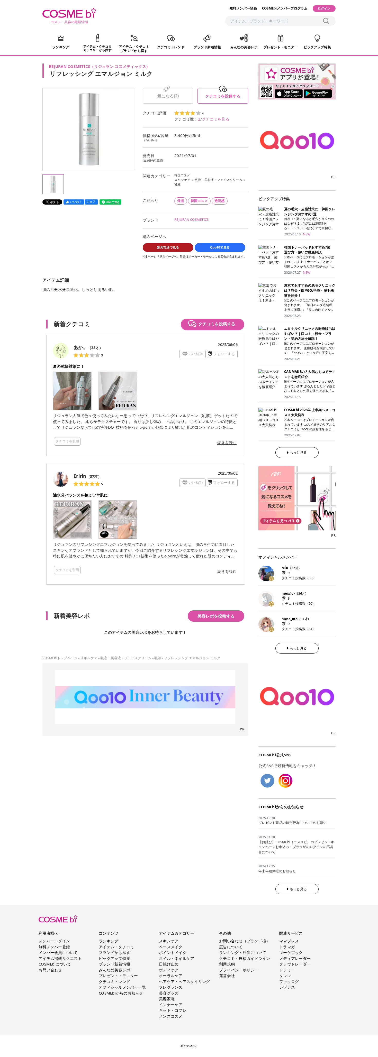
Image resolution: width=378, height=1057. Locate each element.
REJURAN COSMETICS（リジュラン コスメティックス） (99, 66)
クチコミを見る (215, 119)
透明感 (219, 200)
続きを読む (227, 442)
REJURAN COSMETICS (191, 219)
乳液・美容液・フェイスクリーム (218, 180)
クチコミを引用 (67, 441)
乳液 (177, 184)
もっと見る (298, 452)
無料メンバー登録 (243, 8)
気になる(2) (168, 96)
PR (242, 729)
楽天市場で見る (168, 247)
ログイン (324, 8)
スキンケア (182, 180)
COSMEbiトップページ (59, 658)
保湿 (180, 200)
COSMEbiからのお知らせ (281, 806)
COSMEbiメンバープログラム (285, 8)
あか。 (81, 347)
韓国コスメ (182, 175)
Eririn (80, 476)
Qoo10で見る (220, 247)
